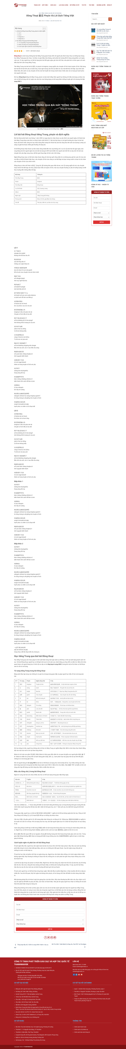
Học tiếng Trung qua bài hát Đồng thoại (26, 40)
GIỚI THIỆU (45, 5)
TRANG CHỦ (37, 5)
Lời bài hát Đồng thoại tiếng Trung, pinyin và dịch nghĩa (30, 31)
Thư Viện (91, 5)
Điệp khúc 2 (22, 38)
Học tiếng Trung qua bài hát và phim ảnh (50, 13)
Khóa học (53, 5)
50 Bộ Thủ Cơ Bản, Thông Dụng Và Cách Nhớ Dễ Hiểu (103, 58)
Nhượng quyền (101, 5)
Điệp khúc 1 (22, 36)
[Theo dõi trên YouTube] (81, 974)
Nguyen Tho (58, 20)
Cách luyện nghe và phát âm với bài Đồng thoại (30, 46)
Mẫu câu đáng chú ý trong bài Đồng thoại (29, 44)
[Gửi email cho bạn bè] (51, 937)
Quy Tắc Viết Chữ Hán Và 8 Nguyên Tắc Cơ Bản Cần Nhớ (104, 51)
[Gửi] (110, 19)
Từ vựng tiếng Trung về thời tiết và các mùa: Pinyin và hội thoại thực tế (104, 30)
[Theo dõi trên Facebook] (74, 974)
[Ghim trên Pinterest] (54, 937)
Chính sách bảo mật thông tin (82, 1032)
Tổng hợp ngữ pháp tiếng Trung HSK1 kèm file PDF (104, 37)
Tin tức (84, 5)
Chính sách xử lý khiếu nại (81, 1029)
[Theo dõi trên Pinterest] (79, 974)
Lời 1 (20, 33)
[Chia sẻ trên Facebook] (45, 937)
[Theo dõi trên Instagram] (76, 974)
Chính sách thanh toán (80, 1027)
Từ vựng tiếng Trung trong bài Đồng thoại (29, 42)
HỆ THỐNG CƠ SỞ (74, 5)
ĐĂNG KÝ (109, 5)
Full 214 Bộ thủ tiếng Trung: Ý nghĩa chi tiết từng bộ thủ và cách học (104, 44)
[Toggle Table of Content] (43, 28)
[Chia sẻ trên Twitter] (48, 937)
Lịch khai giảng (63, 5)
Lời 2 (20, 35)
